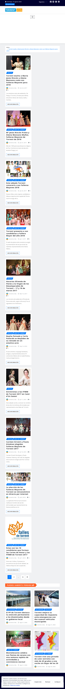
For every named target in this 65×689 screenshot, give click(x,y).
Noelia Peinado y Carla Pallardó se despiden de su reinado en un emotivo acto (17, 339)
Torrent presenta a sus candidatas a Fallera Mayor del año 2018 (17, 233)
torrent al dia (12, 88)
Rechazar (47, 682)
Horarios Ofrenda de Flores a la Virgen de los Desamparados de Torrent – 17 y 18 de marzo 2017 (17, 286)
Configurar (57, 682)
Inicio (7, 47)
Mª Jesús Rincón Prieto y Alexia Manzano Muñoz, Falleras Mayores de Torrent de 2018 (17, 135)
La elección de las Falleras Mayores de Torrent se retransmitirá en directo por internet (18, 490)
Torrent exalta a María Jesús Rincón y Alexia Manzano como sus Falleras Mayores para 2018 (17, 80)
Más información (12, 104)
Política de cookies (15, 685)
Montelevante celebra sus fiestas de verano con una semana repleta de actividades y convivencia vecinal (18, 657)
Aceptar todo (38, 682)
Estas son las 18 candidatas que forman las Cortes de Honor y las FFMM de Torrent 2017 (18, 551)
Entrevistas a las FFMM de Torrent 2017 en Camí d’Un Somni (18, 393)
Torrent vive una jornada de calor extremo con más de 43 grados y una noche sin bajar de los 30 (46, 659)
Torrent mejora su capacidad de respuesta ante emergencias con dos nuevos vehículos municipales (45, 617)
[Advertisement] (33, 30)
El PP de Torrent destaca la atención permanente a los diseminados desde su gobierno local (18, 615)
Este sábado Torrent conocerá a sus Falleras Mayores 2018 (17, 185)
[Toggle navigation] (32, 17)
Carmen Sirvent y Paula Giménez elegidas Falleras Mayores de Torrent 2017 (17, 445)
